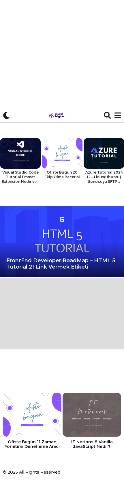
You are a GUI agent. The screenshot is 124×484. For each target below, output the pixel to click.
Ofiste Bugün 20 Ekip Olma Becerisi (62, 174)
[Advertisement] (62, 61)
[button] (6, 115)
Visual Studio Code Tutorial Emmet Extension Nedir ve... (20, 177)
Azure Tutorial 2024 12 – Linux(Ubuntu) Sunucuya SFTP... (104, 177)
